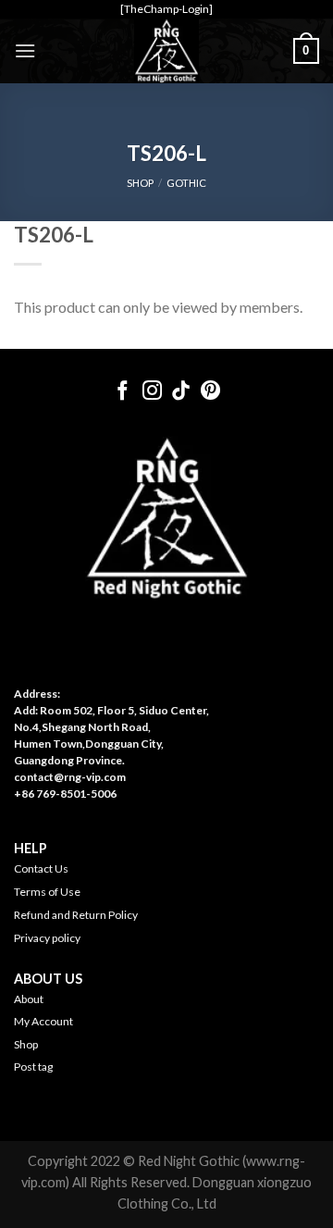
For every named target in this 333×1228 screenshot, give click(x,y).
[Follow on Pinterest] (210, 392)
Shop (26, 1044)
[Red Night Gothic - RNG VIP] (166, 51)
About (28, 999)
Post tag (33, 1066)
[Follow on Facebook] (122, 392)
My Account (43, 1021)
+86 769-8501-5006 (65, 793)
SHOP (140, 183)
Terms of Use (47, 892)
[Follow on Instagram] (152, 392)
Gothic (186, 183)
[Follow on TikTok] (181, 392)
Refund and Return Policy (76, 915)
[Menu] (25, 50)
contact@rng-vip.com (70, 777)
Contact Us (41, 868)
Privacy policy (47, 938)
